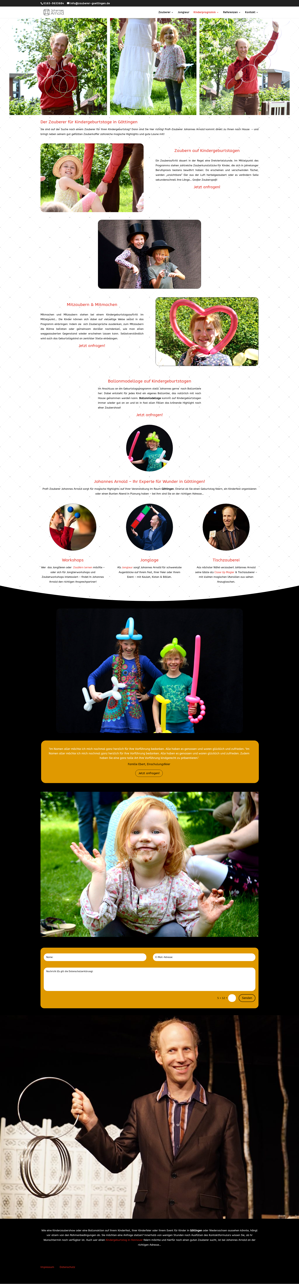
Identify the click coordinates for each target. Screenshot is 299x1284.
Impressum (47, 1267)
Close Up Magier (224, 572)
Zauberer (165, 12)
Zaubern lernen (82, 567)
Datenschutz (67, 1267)
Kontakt (250, 12)
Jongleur (183, 12)
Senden (247, 998)
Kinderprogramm (205, 12)
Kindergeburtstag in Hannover (124, 1239)
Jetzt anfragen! (149, 773)
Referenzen (230, 12)
